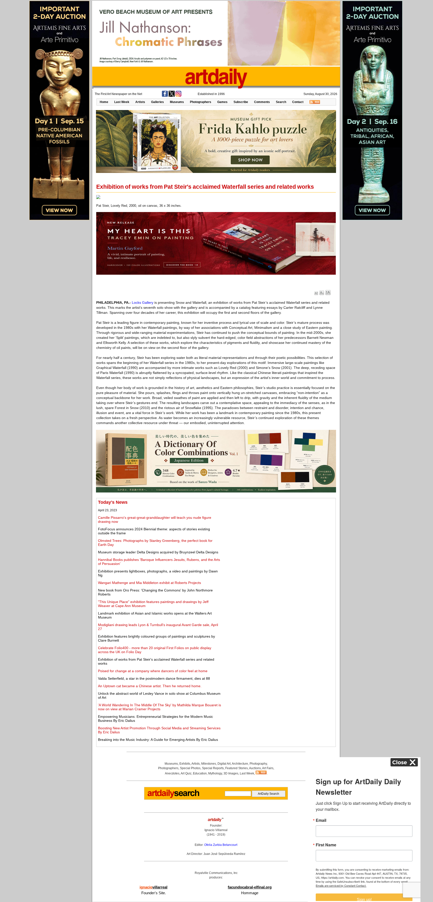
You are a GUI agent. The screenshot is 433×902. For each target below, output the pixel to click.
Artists (140, 102)
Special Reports (213, 768)
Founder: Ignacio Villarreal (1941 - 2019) (216, 830)
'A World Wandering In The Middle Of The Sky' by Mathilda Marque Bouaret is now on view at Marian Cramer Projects (159, 707)
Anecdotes (172, 773)
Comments (262, 102)
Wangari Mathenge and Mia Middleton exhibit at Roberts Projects (149, 583)
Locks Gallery (142, 302)
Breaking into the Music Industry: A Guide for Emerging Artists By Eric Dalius (158, 740)
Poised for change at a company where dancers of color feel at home (152, 671)
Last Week (121, 102)
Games (222, 102)
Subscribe (241, 102)
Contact (297, 102)
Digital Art (224, 763)
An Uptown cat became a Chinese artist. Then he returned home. (149, 686)
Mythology (215, 773)
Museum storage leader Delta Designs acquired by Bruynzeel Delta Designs (158, 552)
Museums (177, 102)
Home (104, 102)
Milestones (208, 763)
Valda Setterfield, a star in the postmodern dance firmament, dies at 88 (154, 678)
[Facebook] (165, 95)
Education (200, 773)
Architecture (240, 763)
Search (281, 102)
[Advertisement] (278, 535)
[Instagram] (178, 95)
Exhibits (184, 763)
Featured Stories (236, 768)
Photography (258, 763)
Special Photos (190, 768)
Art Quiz (186, 773)
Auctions (255, 768)
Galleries (157, 102)
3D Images (231, 773)
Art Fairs (267, 768)
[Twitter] (172, 95)
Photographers (200, 102)
